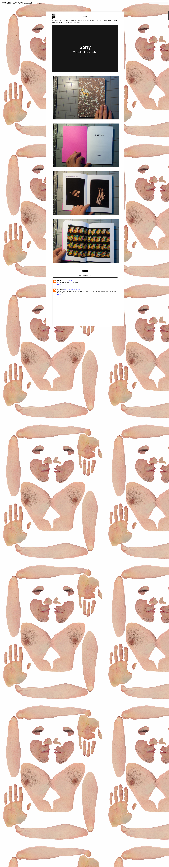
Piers (59, 280)
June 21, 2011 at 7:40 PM (69, 280)
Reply (59, 284)
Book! (85, 16)
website (38, 3)
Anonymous (94, 268)
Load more (85, 323)
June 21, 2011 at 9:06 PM (72, 289)
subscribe (28, 3)
